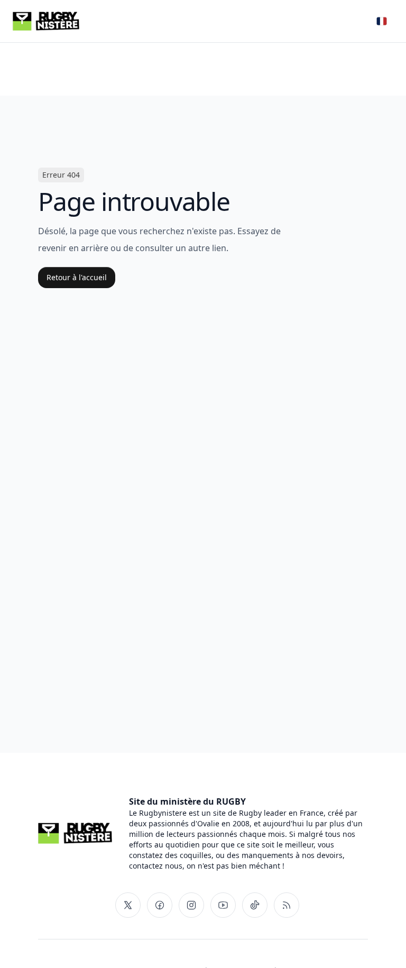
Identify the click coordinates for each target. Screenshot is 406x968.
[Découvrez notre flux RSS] (286, 905)
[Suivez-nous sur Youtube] (223, 905)
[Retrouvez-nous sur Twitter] (128, 905)
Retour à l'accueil (77, 277)
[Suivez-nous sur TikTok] (254, 905)
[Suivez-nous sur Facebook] (159, 905)
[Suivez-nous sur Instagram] (191, 905)
